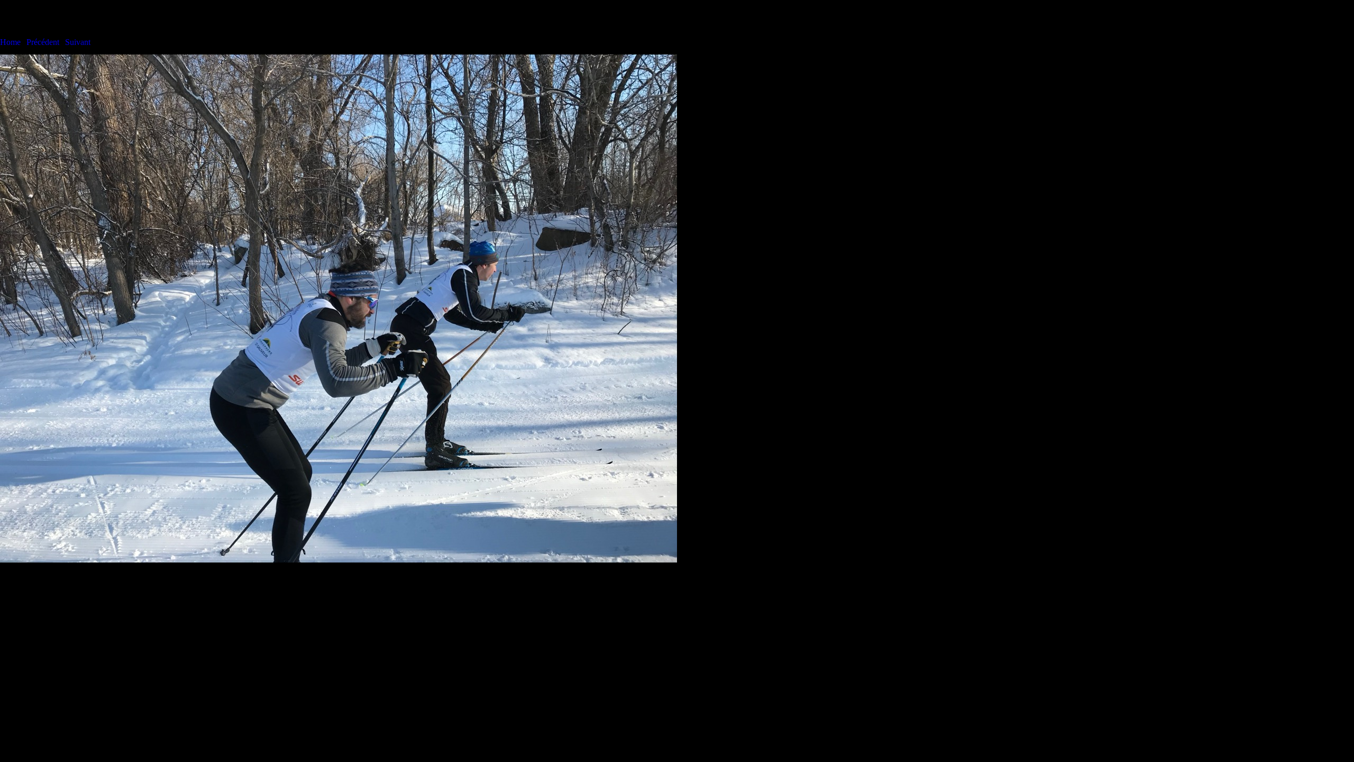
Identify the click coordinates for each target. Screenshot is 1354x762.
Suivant (77, 42)
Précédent (42, 42)
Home (10, 42)
